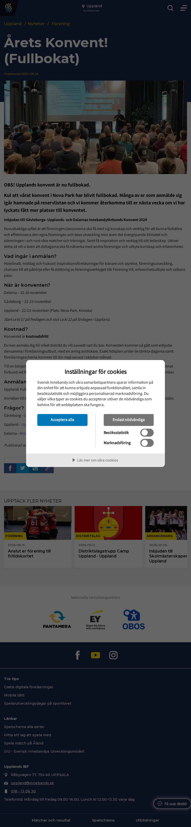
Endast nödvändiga (129, 419)
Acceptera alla (62, 419)
